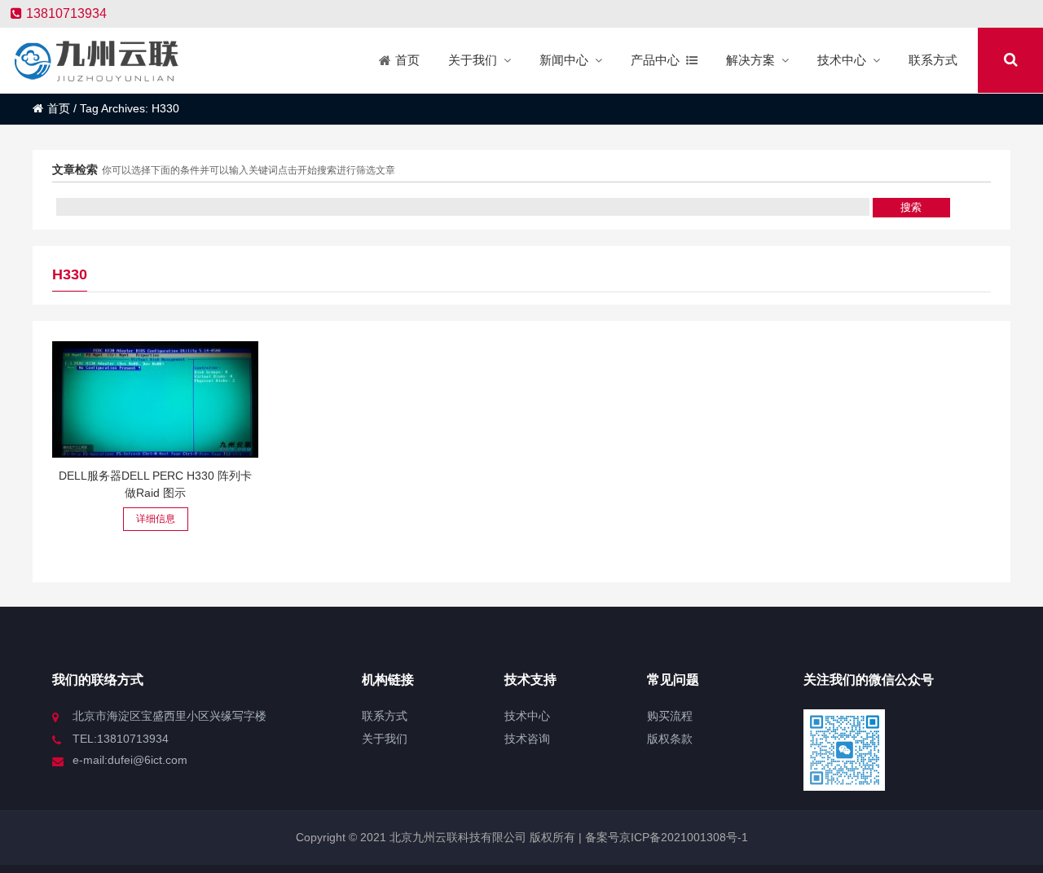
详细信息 (155, 518)
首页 (58, 108)
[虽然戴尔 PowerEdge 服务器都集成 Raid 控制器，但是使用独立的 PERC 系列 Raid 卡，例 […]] (155, 399)
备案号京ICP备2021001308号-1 (665, 837)
